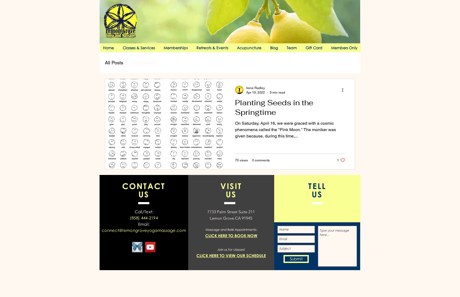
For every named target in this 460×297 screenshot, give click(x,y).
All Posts (114, 62)
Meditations (146, 62)
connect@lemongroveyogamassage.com (144, 230)
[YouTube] (150, 247)
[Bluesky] (137, 247)
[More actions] (344, 90)
